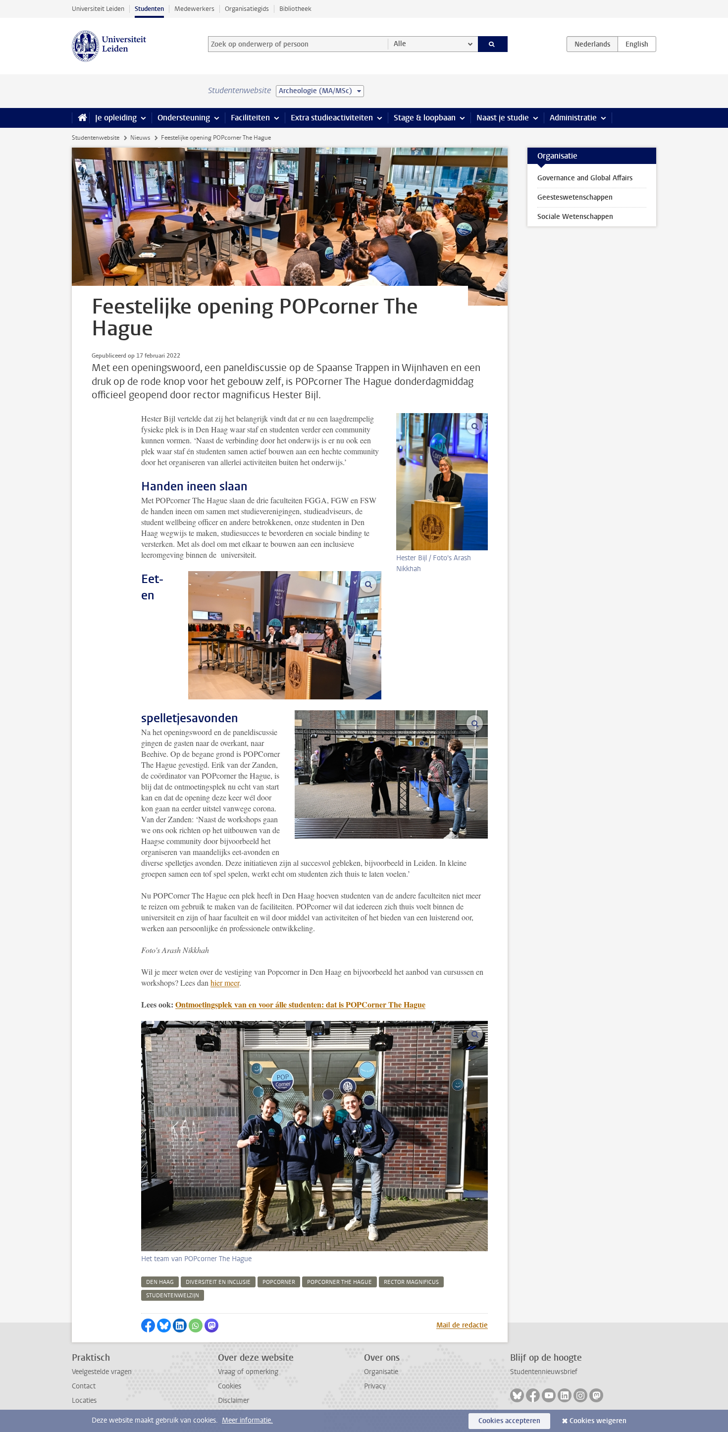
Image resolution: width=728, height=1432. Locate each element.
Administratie (573, 117)
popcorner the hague (339, 1282)
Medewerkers (194, 8)
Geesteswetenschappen (575, 197)
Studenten (149, 8)
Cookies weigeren (598, 1421)
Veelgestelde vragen (102, 1372)
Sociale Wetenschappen (575, 216)
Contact (84, 1386)
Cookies (229, 1386)
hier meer (224, 982)
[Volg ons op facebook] (533, 1395)
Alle (400, 44)
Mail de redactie (462, 1325)
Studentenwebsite (95, 138)
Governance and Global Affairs (584, 178)
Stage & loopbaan (425, 117)
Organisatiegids (247, 8)
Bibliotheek (295, 8)
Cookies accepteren (509, 1421)
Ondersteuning (183, 117)
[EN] (637, 44)
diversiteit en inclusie (218, 1282)
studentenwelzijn (172, 1295)
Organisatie (381, 1372)
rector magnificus (411, 1282)
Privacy (375, 1386)
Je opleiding (116, 117)
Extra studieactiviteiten (332, 117)
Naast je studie (502, 117)
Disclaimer (233, 1400)
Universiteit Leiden (98, 8)
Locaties (84, 1400)
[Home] (80, 118)
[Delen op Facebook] (148, 1325)
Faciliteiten (250, 117)
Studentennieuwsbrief (543, 1372)
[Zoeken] (493, 44)
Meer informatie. (247, 1420)
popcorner (278, 1282)
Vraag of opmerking (248, 1372)
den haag (160, 1282)
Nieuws (140, 138)
